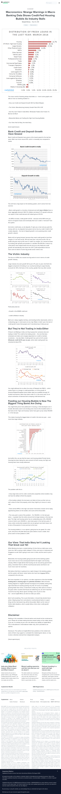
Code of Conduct (13, 701)
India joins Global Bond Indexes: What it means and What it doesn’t (8, 668)
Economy (30, 9)
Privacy (42, 699)
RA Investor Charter (34, 701)
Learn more (25, 691)
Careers (22, 699)
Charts (25, 25)
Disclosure (22, 701)
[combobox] (51, 3)
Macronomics (33, 25)
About (11, 699)
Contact (52, 699)
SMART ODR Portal (55, 701)
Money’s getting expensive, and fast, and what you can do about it (30, 668)
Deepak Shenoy (26, 22)
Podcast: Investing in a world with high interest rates (49, 668)
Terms (31, 699)
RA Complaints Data (45, 701)
